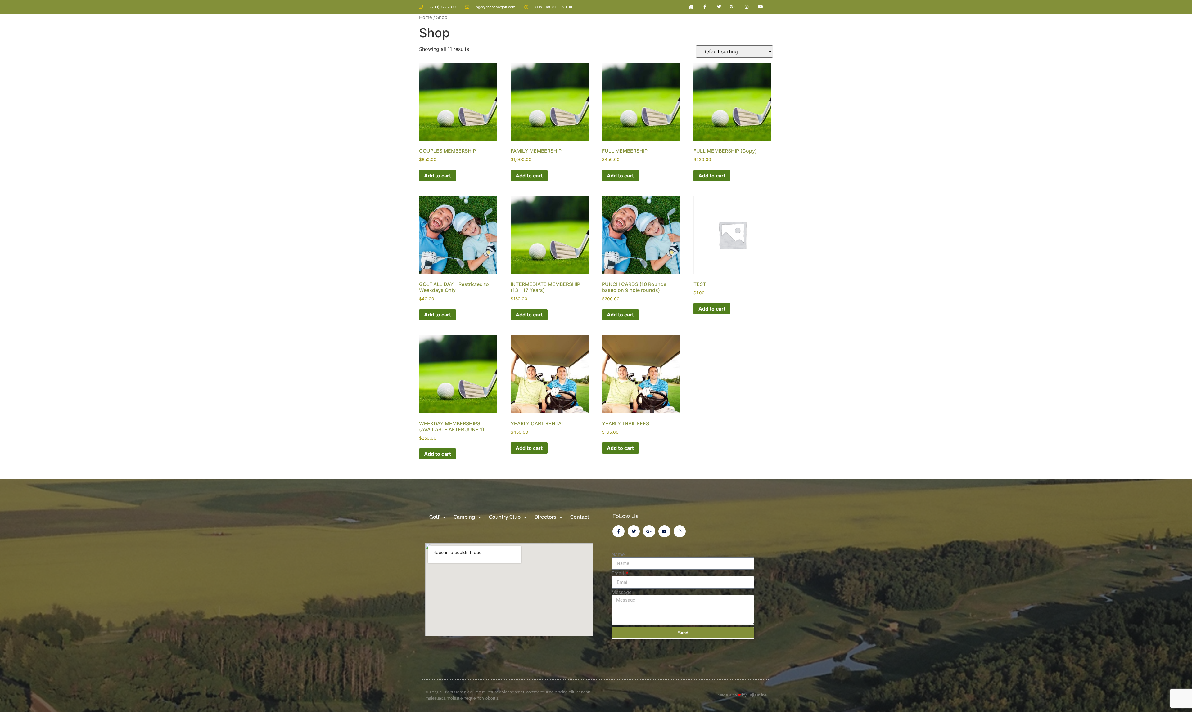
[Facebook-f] (705, 7)
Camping (464, 517)
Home (425, 17)
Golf (434, 517)
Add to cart (437, 175)
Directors (545, 517)
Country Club (505, 517)
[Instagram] (747, 7)
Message (621, 592)
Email (618, 573)
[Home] (691, 7)
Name (618, 554)
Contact (579, 517)
